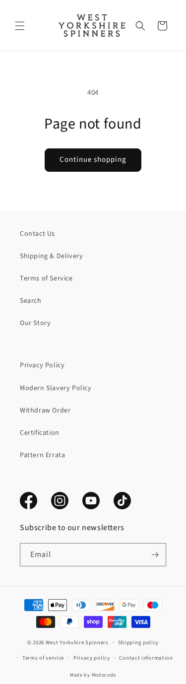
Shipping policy (138, 642)
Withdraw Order (45, 410)
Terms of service (43, 658)
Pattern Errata (42, 455)
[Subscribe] (155, 554)
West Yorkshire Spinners (77, 642)
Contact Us (37, 234)
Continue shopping (93, 159)
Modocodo (104, 675)
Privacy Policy (42, 365)
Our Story (35, 323)
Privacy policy (91, 658)
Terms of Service (46, 278)
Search (31, 301)
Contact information (146, 658)
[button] (20, 26)
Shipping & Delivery (51, 256)
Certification (40, 433)
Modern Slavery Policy (56, 388)
